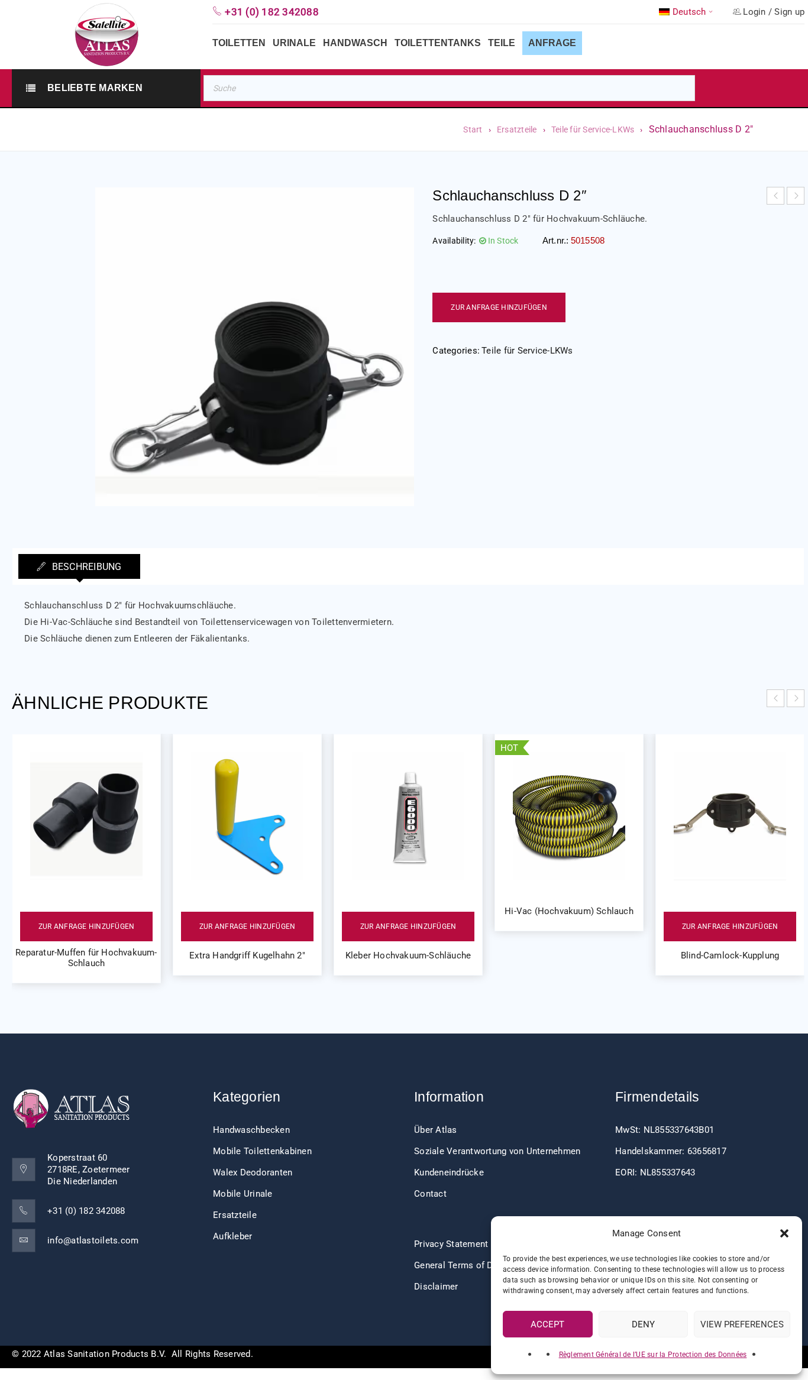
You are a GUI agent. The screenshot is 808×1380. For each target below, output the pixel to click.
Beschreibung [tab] (85, 566)
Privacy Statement (451, 1244)
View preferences (742, 1324)
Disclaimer (436, 1286)
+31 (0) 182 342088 (86, 1211)
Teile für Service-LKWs (593, 129)
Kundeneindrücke (449, 1172)
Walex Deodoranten (252, 1172)
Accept (547, 1324)
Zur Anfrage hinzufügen (499, 307)
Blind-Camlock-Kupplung (730, 955)
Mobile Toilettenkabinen (262, 1151)
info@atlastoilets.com (92, 1240)
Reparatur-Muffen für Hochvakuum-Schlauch (86, 957)
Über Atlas (435, 1130)
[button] (784, 1233)
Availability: (454, 240)
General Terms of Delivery (466, 1265)
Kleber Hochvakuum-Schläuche (408, 955)
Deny (643, 1324)
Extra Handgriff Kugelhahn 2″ (247, 955)
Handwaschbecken (251, 1130)
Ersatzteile (517, 129)
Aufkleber (232, 1236)
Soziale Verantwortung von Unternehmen (497, 1151)
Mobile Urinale (243, 1193)
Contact (430, 1193)
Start (472, 129)
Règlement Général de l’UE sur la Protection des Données (653, 1354)
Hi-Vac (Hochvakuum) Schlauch (569, 911)
